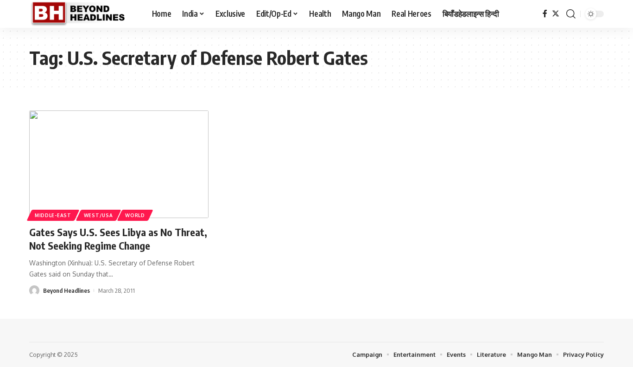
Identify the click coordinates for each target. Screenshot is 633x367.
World (135, 215)
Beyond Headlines (66, 290)
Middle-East (53, 215)
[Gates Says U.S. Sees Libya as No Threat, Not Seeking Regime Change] (119, 164)
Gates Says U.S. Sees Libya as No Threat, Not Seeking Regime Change (118, 238)
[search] (571, 14)
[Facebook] (545, 13)
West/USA (98, 215)
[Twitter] (556, 13)
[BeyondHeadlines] (83, 14)
